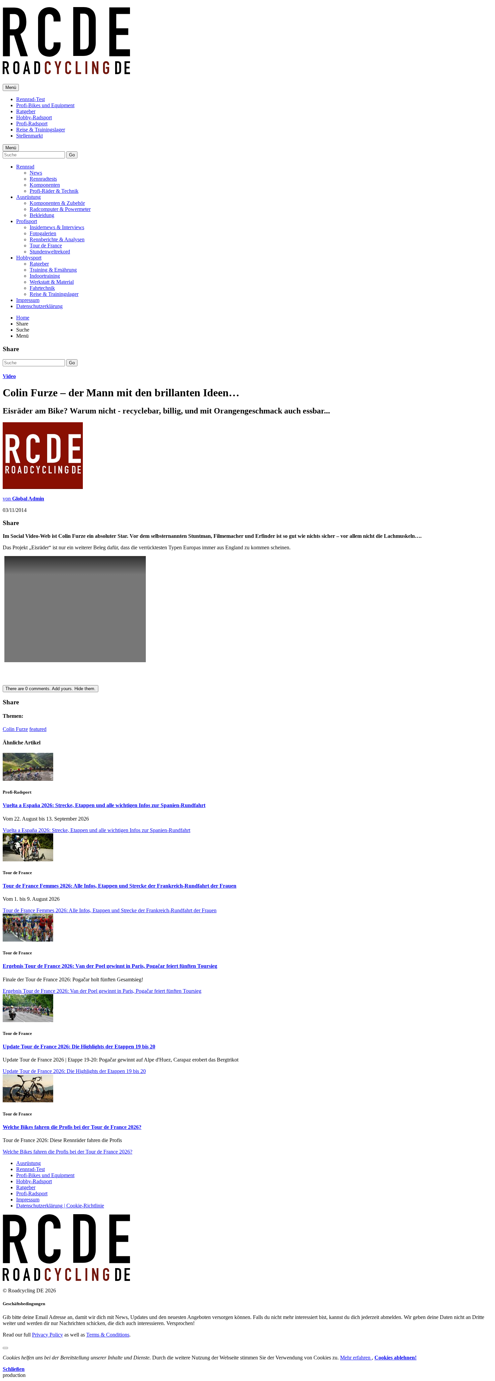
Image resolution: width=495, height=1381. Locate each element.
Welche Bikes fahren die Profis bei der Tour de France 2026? (72, 1127)
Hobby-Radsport (34, 117)
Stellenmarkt (29, 136)
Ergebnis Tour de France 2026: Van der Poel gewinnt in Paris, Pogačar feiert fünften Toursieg (110, 966)
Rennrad (25, 167)
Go (72, 154)
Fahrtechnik (42, 288)
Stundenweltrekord (50, 251)
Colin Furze (15, 729)
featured (37, 729)
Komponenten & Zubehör (57, 203)
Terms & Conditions (107, 1335)
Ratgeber (25, 111)
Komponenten (45, 185)
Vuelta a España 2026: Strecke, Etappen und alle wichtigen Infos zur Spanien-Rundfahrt (104, 805)
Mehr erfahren (356, 1357)
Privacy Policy (47, 1335)
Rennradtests (43, 179)
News (36, 173)
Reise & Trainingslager (40, 129)
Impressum (27, 300)
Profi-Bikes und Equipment (45, 105)
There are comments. (50, 688)
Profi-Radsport (31, 123)
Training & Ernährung (53, 270)
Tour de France (46, 245)
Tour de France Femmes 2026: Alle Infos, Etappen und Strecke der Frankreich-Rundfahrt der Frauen (119, 886)
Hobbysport (28, 257)
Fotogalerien (43, 233)
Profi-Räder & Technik (54, 191)
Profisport (26, 221)
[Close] (5, 1348)
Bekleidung (42, 215)
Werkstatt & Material (52, 282)
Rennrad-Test (30, 99)
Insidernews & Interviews (57, 227)
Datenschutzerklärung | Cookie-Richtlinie (60, 1205)
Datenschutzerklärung (39, 306)
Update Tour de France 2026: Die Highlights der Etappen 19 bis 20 (79, 1046)
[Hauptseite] (66, 70)
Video (9, 376)
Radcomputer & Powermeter (60, 209)
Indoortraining (45, 276)
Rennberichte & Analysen (57, 239)
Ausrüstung (28, 197)
